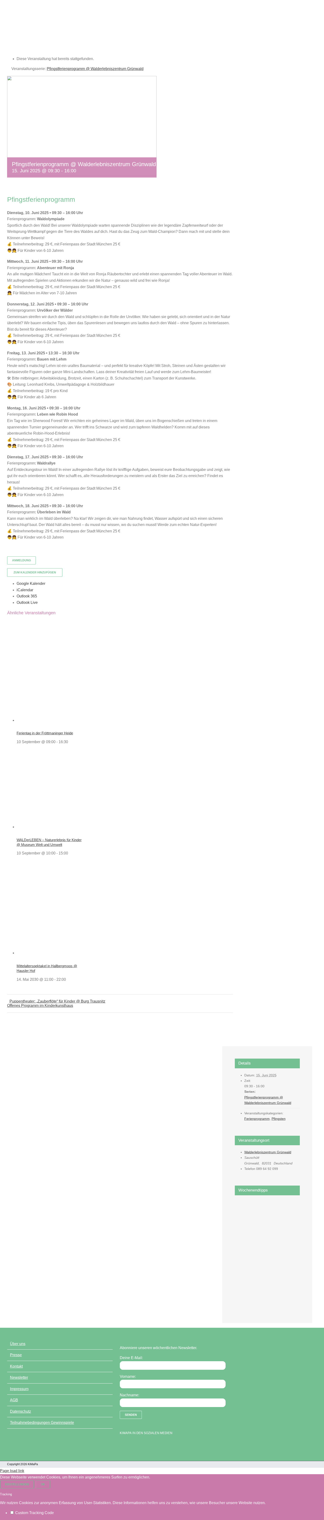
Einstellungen (17, 1484)
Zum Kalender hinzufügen (35, 572)
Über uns (17, 1344)
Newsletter (19, 1377)
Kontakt (16, 1366)
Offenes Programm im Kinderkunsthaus (40, 1006)
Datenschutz (20, 1411)
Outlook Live (27, 602)
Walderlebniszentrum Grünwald (267, 1152)
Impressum (19, 1389)
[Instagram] (138, 1445)
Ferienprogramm (257, 1119)
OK (43, 1484)
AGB (14, 1400)
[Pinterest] (147, 1445)
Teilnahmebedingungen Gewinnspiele (42, 1423)
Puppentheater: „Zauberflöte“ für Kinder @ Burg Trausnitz (57, 1001)
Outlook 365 (27, 596)
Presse (16, 1355)
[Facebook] (122, 1445)
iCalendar (25, 590)
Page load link (12, 1471)
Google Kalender (31, 584)
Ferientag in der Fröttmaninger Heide (45, 733)
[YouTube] (130, 1445)
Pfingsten (279, 1119)
